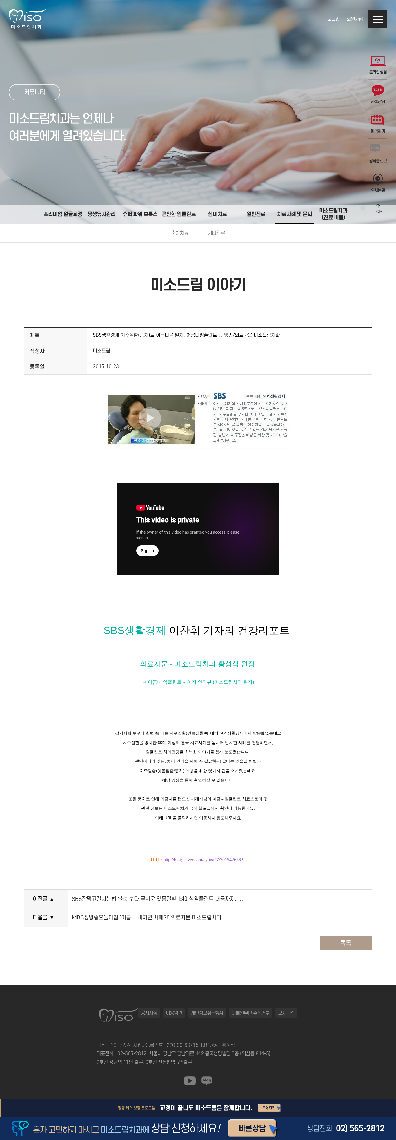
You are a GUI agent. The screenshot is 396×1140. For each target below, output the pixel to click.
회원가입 (355, 19)
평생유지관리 (102, 213)
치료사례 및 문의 (294, 213)
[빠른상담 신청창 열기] (254, 1128)
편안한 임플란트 (179, 213)
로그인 (333, 19)
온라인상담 (378, 72)
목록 (345, 943)
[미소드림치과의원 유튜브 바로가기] (190, 1080)
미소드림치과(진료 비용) (333, 214)
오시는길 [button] (286, 1013)
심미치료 (217, 213)
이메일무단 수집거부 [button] (250, 1013)
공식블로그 (378, 160)
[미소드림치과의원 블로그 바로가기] (206, 1080)
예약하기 (378, 131)
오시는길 (378, 190)
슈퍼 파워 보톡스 (140, 213)
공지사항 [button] (149, 1013)
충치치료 (180, 233)
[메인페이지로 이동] (27, 19)
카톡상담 (378, 101)
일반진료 (256, 213)
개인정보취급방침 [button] (207, 1013)
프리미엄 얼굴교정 (62, 213)
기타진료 (216, 233)
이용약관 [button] (174, 1013)
